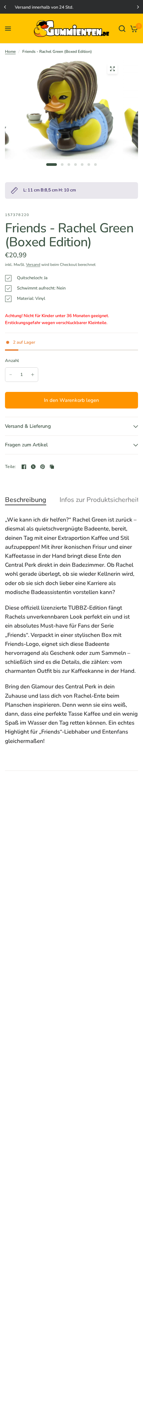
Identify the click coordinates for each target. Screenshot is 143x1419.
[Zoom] (112, 69)
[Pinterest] (43, 467)
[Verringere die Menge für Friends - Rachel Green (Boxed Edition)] (10, 375)
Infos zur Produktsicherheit (99, 500)
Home (10, 51)
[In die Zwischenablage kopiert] (52, 467)
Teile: (10, 467)
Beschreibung (25, 500)
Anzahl (12, 361)
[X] (33, 467)
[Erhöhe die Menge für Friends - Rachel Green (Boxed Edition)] (32, 375)
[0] (133, 29)
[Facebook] (24, 467)
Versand (33, 264)
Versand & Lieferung (28, 426)
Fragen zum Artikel (26, 444)
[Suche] (122, 29)
